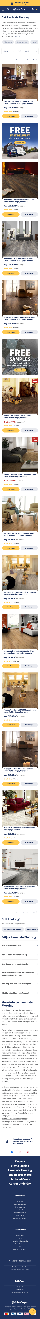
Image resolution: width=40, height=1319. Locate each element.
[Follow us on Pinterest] (28, 1152)
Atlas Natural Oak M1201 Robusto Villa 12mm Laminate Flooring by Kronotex (18, 103)
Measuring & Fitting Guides (20, 1241)
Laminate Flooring (20, 1170)
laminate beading (19, 1101)
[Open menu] (3, 9)
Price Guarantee (20, 1207)
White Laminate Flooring (13, 929)
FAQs (20, 1238)
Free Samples (20, 1210)
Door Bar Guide (20, 1244)
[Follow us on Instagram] (20, 1152)
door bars (5, 1101)
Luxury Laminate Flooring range (18, 1124)
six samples (18, 1110)
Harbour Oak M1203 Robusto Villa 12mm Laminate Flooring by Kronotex (19, 201)
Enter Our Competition (20, 1249)
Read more (18, 36)
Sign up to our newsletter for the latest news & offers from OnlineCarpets (23, 1141)
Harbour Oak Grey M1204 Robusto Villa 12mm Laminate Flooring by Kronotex (18, 260)
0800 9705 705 (20, 1290)
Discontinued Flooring (20, 1218)
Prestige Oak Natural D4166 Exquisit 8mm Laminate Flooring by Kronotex (20, 711)
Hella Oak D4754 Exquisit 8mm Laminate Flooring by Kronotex (19, 829)
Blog (20, 1247)
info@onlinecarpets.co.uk (20, 1292)
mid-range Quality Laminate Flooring (16, 1121)
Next (34, 60)
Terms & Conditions (20, 1213)
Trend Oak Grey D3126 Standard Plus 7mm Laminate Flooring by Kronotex (20, 593)
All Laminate (8, 42)
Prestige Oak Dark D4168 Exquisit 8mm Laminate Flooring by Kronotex (18, 770)
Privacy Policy (20, 1215)
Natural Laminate (22, 42)
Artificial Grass (20, 1179)
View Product (11, 116)
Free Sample (29, 116)
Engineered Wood (20, 1175)
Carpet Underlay (20, 1183)
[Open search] (8, 9)
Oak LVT (34, 42)
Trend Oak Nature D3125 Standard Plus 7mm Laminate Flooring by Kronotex (19, 534)
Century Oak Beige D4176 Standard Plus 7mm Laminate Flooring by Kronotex (19, 652)
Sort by (20, 51)
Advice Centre (20, 1236)
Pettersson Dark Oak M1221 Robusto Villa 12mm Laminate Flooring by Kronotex (19, 318)
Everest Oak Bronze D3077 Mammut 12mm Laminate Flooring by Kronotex (20, 476)
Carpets (20, 1161)
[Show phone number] (33, 9)
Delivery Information (20, 1204)
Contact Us (20, 1287)
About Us (20, 1201)
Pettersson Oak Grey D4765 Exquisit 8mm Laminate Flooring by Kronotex (20, 888)
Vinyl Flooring (20, 1166)
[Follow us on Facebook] (12, 1152)
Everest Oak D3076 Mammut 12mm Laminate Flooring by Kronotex (17, 417)
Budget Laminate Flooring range (14, 1118)
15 (27, 60)
